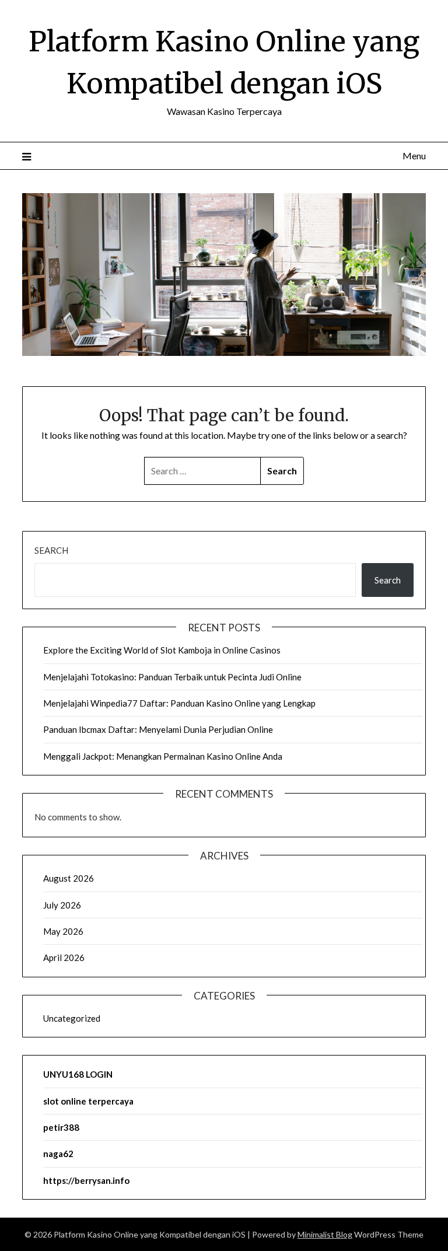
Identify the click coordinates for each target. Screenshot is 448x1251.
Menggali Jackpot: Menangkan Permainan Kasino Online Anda (162, 756)
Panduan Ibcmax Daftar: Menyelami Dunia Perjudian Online (158, 729)
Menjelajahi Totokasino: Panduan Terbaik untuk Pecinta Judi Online (172, 677)
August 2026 (68, 878)
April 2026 (64, 957)
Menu (413, 155)
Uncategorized (71, 1018)
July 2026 (62, 905)
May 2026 (63, 931)
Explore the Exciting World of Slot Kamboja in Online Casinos (162, 650)
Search (51, 550)
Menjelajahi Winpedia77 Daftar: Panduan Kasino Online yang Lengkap (179, 703)
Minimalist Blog (325, 1234)
